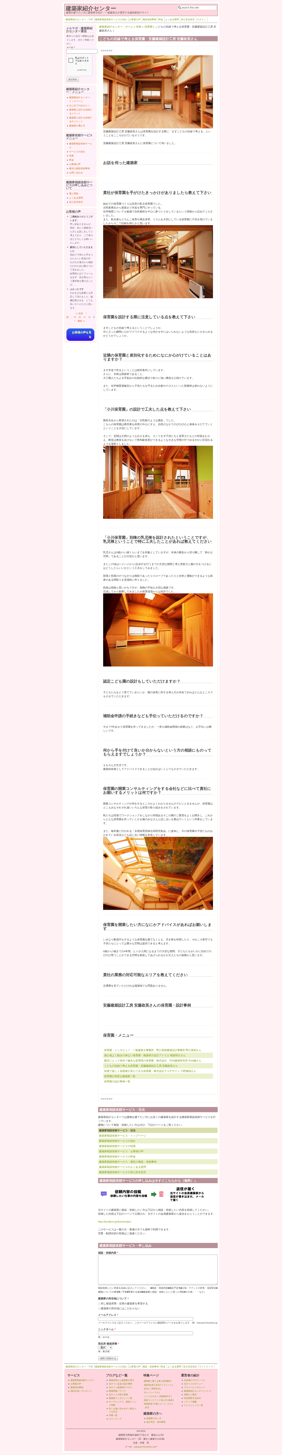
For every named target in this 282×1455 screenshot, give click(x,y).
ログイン (201, 19)
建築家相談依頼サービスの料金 (117, 1156)
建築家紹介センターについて (198, 1390)
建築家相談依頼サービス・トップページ (122, 1135)
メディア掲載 (190, 1401)
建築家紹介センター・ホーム (116, 26)
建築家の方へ (153, 1418)
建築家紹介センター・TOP (79, 19)
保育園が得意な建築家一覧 (119, 1076)
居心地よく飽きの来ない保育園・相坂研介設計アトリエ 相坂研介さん (145, 1055)
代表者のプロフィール (194, 1380)
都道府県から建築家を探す (121, 1380)
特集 (138, 26)
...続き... (147, 1407)
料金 (160, 19)
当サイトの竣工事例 (118, 1394)
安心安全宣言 (188, 19)
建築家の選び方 (77, 125)
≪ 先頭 (79, 313)
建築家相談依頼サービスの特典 (117, 1146)
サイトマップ (206, 1366)
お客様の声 (135, 19)
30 (79, 317)
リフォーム (166, 1384)
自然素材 (166, 1380)
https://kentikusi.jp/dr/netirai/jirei (114, 1221)
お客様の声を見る (81, 334)
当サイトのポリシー (193, 1383)
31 (84, 317)
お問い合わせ (76, 172)
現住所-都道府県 (108, 1343)
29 (75, 317)
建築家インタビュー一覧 (120, 1398)
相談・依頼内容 (108, 1252)
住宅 (146, 1388)
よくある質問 (172, 19)
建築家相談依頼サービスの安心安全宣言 (122, 1172)
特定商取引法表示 (192, 1398)
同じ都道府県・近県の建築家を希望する (124, 1303)
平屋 (156, 1403)
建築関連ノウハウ (117, 1390)
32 (89, 317)
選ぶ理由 (73, 193)
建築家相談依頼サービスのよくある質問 (122, 1167)
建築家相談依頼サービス (82, 1380)
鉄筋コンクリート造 (153, 1400)
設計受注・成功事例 (155, 1421)
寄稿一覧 (113, 1415)
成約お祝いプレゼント (81, 1390)
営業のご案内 (190, 1394)
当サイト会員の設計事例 (120, 1383)
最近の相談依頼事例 (79, 168)
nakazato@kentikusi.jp (145, 1446)
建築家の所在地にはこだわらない (120, 1308)
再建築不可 (165, 1396)
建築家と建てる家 (152, 1380)
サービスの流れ (77, 151)
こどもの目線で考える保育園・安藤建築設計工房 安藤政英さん (141, 1065)
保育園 (148, 26)
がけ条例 (168, 1400)
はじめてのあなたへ (79, 105)
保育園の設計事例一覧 (117, 1081)
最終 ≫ (81, 320)
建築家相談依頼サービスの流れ (111, 19)
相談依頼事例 (149, 19)
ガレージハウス (151, 1392)
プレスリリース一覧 (193, 1405)
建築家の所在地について (113, 1298)
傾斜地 (147, 1384)
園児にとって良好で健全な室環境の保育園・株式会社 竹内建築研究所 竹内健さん (152, 1060)
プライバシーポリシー (194, 1387)
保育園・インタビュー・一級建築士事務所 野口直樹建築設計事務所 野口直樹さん (152, 1050)
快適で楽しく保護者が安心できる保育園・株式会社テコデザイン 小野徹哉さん (150, 1071)
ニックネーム (107, 1329)
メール (70, 47)
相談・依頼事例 (151, 1366)
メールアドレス (108, 1315)
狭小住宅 (155, 1384)
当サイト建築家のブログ (120, 1387)
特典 (71, 155)
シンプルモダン (151, 1396)
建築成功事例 (76, 1387)
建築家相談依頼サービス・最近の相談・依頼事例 (128, 1161)
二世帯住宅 (154, 1388)
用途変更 (148, 1403)
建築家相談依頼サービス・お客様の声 (121, 1151)
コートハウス (165, 1403)
